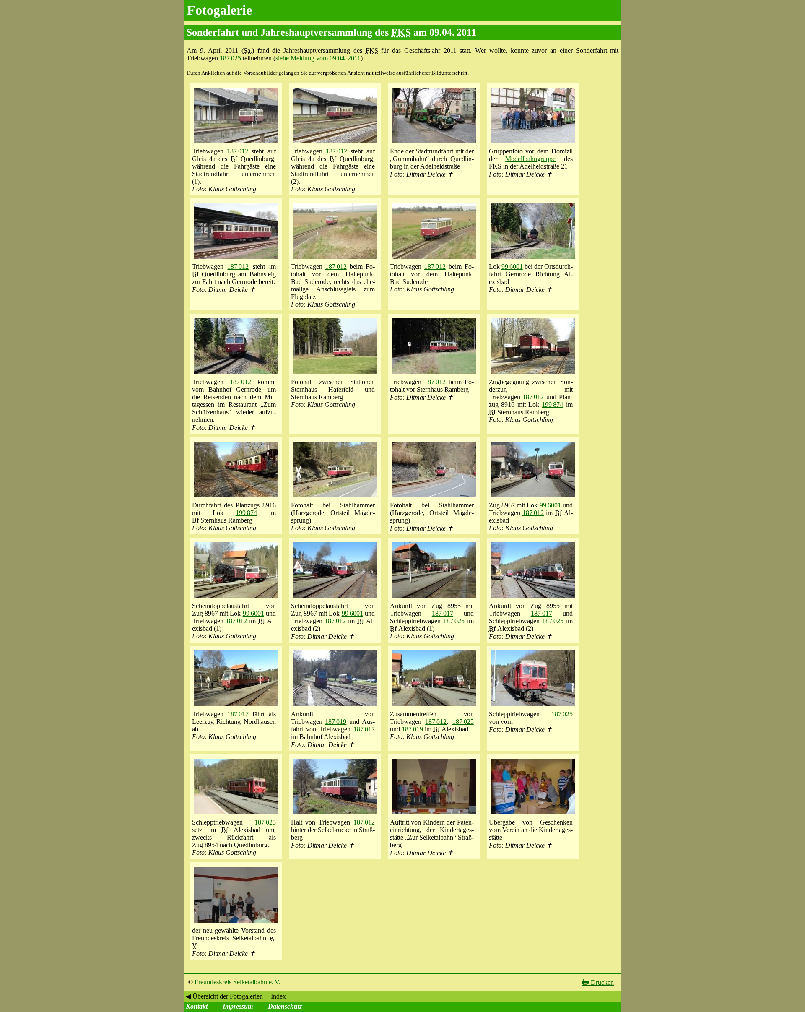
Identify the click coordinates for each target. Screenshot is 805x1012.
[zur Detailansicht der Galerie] (236, 143)
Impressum (238, 1006)
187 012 (237, 151)
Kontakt (197, 1006)
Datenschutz (285, 1006)
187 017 (442, 613)
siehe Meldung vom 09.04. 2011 (318, 58)
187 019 (335, 721)
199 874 (552, 404)
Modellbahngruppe (530, 158)
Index (278, 996)
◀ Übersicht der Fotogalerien (224, 996)
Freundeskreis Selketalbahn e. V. (237, 982)
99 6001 (512, 266)
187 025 (230, 58)
